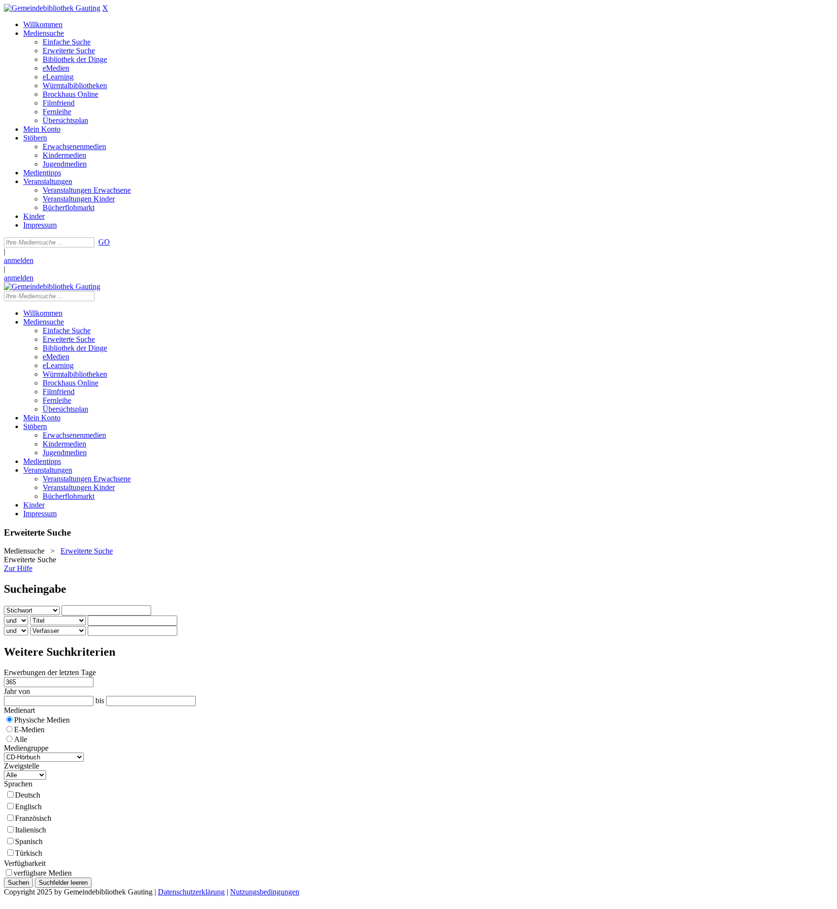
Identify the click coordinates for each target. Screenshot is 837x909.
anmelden (18, 260)
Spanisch (29, 841)
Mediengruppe (26, 748)
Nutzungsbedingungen (264, 892)
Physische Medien (42, 720)
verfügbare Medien (43, 873)
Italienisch (30, 830)
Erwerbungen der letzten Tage (50, 672)
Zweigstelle (21, 766)
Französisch (33, 818)
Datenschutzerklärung (191, 892)
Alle (20, 739)
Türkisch (28, 853)
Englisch (28, 806)
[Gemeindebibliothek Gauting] (52, 8)
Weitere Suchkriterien (59, 652)
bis (99, 700)
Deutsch (27, 795)
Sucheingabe (35, 589)
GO (104, 242)
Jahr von (17, 691)
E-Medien (29, 729)
